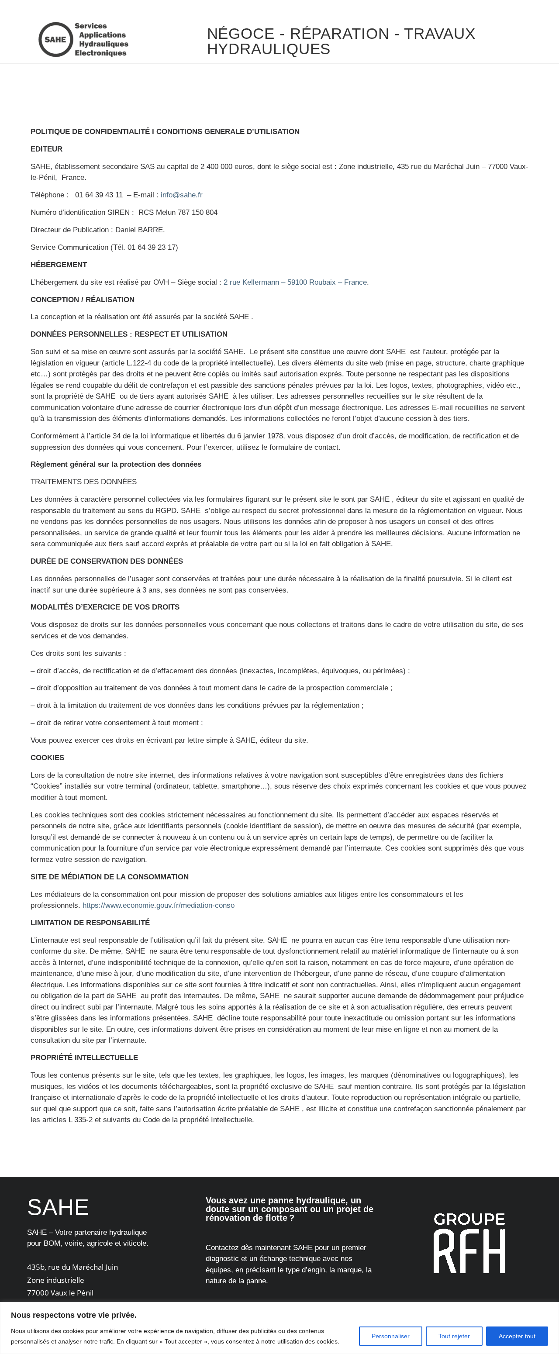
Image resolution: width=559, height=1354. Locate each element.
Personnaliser (391, 1336)
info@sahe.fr (182, 195)
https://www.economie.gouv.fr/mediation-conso (159, 905)
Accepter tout (517, 1336)
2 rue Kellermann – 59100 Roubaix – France (295, 282)
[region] (279, 1328)
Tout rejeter (454, 1336)
